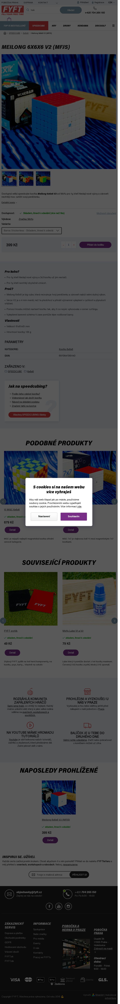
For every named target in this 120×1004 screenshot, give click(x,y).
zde (79, 507)
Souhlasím (73, 516)
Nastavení (44, 516)
